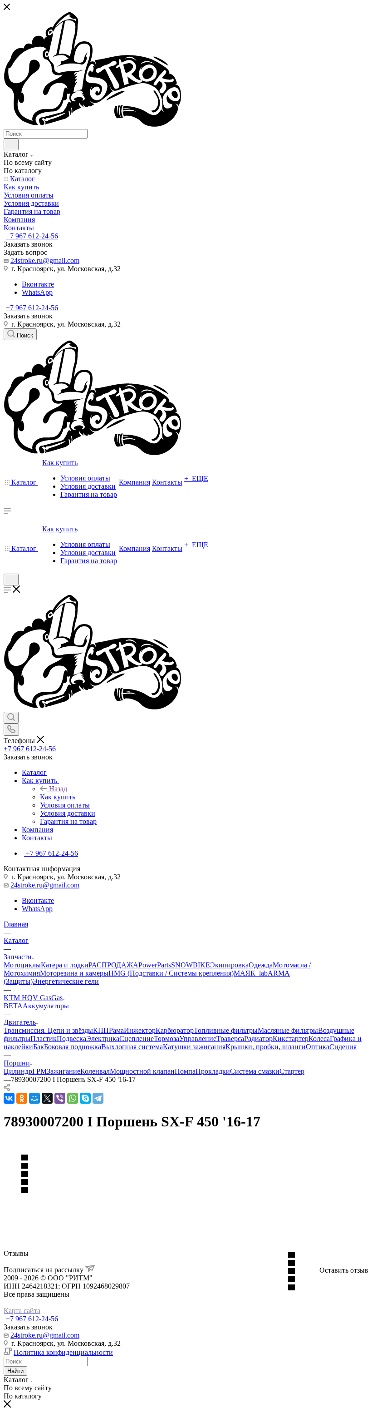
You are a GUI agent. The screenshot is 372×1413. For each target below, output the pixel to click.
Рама (116, 1030)
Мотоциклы (22, 965)
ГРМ (39, 1071)
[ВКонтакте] (9, 1098)
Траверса (230, 1038)
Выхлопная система (132, 1047)
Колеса (319, 1038)
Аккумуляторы (46, 1006)
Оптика (317, 1047)
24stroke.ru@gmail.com (44, 260)
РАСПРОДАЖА (113, 965)
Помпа (185, 1071)
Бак (38, 1047)
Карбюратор (175, 1030)
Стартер (291, 1071)
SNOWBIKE (190, 965)
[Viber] (59, 1098)
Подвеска (71, 1038)
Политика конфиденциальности (63, 1352)
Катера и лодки (64, 965)
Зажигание (63, 1071)
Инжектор (140, 1030)
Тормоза (166, 1038)
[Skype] (85, 1098)
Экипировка (229, 965)
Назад (58, 789)
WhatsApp (37, 292)
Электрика (102, 1038)
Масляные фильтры (288, 1030)
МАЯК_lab (251, 973)
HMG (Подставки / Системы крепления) (171, 973)
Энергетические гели (66, 981)
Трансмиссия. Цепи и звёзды (48, 1030)
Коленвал (95, 1071)
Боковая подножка (72, 1047)
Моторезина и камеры (74, 973)
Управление (197, 1038)
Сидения (343, 1047)
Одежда (261, 965)
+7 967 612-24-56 (32, 236)
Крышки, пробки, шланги (265, 1047)
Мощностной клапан (142, 1071)
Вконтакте (38, 284)
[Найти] (11, 144)
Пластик (43, 1038)
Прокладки (213, 1071)
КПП (101, 1030)
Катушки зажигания (194, 1047)
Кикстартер (290, 1038)
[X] (47, 1098)
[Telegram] (98, 1098)
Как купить (57, 797)
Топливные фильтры (226, 1030)
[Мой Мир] (34, 1098)
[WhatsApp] (72, 1098)
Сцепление (136, 1038)
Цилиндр (18, 1071)
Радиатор (258, 1038)
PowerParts (154, 965)
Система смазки (254, 1071)
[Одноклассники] (21, 1098)
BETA (13, 1006)
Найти (15, 1371)
